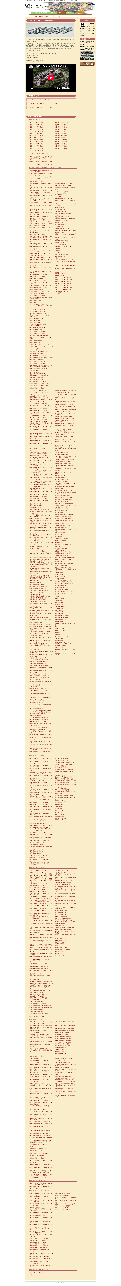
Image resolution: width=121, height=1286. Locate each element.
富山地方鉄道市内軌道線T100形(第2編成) (65, 218)
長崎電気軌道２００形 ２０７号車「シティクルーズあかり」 (41, 231)
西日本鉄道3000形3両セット (62, 758)
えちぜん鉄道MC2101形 (61, 548)
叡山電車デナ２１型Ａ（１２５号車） (40, 218)
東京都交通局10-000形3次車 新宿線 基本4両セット (65, 878)
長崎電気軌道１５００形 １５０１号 (39, 266)
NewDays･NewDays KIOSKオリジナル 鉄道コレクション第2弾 (41, 174)
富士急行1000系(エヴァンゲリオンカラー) (65, 552)
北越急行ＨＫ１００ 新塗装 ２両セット (65, 439)
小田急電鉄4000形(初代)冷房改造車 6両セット (41, 1124)
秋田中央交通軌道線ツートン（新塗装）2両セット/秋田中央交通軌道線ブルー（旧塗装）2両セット (65, 406)
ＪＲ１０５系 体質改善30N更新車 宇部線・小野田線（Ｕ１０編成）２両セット (41, 482)
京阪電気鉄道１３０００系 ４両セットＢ (41, 884)
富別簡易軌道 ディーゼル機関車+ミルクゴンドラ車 (41, 1250)
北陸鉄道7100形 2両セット (61, 454)
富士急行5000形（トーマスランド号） (64, 619)
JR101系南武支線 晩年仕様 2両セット (39, 674)
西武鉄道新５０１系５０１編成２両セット (41, 398)
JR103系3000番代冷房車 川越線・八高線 (65, 922)
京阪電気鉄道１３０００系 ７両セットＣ (41, 1153)
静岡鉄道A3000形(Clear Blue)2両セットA (40, 661)
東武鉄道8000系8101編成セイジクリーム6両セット (41, 1127)
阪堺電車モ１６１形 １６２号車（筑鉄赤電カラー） (41, 203)
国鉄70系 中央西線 (59, 942)
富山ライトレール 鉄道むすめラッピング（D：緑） (65, 201)
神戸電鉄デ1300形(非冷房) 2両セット (39, 714)
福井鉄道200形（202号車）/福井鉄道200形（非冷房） (65, 395)
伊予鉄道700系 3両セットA (61, 775)
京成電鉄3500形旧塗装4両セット (38, 1016)
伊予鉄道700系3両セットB (61, 760)
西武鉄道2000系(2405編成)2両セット (39, 588)
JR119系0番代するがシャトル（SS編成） (65, 580)
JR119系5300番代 (59, 512)
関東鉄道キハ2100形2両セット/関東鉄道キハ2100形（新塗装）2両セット (65, 410)
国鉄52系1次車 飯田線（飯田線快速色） (65, 927)
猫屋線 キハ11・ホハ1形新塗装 (62, 1206)
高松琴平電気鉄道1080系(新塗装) (63, 567)
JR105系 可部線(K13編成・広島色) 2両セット (41, 682)
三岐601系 (57, 632)
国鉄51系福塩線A (59, 578)
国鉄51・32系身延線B (60, 540)
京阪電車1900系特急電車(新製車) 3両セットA (65, 772)
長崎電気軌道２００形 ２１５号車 (39, 234)
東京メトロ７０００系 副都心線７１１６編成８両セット (41, 1161)
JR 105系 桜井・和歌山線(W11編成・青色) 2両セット (41, 738)
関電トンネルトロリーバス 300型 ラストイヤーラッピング (41, 315)
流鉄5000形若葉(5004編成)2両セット (39, 688)
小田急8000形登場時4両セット (38, 1001)
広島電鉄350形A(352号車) (61, 241)
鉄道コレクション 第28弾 (36, 128)
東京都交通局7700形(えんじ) (37, 309)
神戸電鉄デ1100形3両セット (37, 854)
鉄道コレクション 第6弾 (61, 139)
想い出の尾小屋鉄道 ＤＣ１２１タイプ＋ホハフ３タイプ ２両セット (41, 1194)
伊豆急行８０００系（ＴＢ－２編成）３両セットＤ (41, 762)
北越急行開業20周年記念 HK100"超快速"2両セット (41, 646)
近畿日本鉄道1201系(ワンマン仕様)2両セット (66, 398)
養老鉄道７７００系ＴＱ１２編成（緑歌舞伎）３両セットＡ (41, 793)
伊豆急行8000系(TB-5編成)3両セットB (64, 762)
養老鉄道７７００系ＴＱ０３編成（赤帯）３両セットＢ (41, 790)
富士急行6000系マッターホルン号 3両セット (41, 832)
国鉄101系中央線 (59, 951)
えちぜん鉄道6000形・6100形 (62, 642)
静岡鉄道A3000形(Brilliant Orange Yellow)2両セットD (41, 554)
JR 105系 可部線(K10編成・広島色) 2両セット (41, 735)
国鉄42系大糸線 (59, 610)
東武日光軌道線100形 (60, 244)
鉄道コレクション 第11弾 (61, 130)
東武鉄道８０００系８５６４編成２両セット (41, 440)
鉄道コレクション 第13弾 (61, 126)
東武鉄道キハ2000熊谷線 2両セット (39, 590)
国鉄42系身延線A (59, 542)
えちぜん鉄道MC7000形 (61, 511)
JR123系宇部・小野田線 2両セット (39, 579)
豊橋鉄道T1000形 (59, 222)
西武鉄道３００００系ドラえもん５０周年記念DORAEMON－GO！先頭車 (41, 237)
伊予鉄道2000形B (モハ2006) (62, 217)
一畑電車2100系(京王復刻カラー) (63, 555)
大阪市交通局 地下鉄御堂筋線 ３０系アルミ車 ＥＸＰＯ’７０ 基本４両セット (41, 901)
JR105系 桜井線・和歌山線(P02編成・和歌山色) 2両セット (41, 652)
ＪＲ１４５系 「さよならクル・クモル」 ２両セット (41, 393)
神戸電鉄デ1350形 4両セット (37, 974)
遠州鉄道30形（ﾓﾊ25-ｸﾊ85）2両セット (64, 445)
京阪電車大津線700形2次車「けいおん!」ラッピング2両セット (65, 421)
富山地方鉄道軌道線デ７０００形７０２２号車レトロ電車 (41, 244)
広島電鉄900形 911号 (35, 302)
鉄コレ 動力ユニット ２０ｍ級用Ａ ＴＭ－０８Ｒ (41, 100)
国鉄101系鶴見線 (59, 803)
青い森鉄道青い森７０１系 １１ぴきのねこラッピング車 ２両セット (41, 478)
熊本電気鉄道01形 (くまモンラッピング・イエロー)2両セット (41, 538)
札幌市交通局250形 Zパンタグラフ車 (39, 344)
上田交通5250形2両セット (36, 725)
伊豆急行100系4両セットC (36, 979)
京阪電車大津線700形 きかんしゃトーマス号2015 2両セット (41, 748)
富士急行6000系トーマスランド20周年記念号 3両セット (41, 834)
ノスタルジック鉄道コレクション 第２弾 (41, 156)
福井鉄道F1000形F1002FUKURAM (39, 335)
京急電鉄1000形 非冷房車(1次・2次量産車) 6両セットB (65, 1064)
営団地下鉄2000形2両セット (37, 715)
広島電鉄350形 (58, 252)
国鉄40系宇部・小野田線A (61, 538)
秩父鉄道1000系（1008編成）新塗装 (64, 795)
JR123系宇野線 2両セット (36, 703)
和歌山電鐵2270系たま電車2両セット (64, 499)
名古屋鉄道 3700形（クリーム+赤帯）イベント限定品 (65, 653)
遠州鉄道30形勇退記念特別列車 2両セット (41, 559)
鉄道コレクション (39, 16)
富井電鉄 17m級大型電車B (36, 377)
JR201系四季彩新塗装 (60, 940)
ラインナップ (31, 16)
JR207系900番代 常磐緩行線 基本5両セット (65, 1030)
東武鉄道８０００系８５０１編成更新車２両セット (41, 444)
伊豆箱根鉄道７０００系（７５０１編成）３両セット (41, 769)
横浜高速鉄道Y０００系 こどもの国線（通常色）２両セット (41, 437)
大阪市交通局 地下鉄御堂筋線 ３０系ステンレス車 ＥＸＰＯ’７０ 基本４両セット (41, 910)
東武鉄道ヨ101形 (59, 215)
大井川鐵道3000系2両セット (62, 501)
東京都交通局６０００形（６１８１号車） (41, 274)
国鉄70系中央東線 (59, 955)
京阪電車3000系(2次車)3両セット (38, 844)
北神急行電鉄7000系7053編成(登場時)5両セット (41, 1050)
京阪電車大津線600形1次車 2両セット (64, 418)
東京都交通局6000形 (60, 242)
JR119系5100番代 (59, 534)
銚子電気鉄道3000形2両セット (38, 708)
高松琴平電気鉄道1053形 (61, 550)
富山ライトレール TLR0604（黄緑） (64, 287)
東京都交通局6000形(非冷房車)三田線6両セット (66, 1085)
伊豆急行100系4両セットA (61, 872)
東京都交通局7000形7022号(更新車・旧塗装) (41, 357)
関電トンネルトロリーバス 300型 (38, 318)
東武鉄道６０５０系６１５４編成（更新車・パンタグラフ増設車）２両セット (40, 453)
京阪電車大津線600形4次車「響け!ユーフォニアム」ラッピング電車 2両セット (41, 658)
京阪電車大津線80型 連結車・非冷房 (39, 677)
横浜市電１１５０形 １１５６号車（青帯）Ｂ (41, 206)
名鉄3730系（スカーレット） (62, 630)
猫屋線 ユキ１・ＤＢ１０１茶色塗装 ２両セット (41, 1218)
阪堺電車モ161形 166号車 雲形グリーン (40, 383)
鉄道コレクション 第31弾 (36, 122)
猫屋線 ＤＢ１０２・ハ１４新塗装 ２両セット (41, 1222)
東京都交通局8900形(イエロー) (38, 327)
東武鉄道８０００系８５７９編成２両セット (41, 430)
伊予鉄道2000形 (59, 258)
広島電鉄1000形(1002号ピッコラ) (63, 228)
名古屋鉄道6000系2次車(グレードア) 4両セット (41, 941)
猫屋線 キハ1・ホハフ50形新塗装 (63, 1208)
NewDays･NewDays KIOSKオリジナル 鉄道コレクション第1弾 (41, 170)
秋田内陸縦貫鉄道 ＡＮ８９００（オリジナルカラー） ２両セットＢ (41, 400)
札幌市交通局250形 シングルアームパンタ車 (41, 346)
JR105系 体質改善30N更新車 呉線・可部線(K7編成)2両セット (41, 512)
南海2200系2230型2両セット (37, 594)
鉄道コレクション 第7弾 (61, 137)
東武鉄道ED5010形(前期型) (37, 359)
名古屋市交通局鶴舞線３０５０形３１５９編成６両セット (41, 1103)
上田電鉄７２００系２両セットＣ (38, 419)
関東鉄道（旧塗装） (60, 598)
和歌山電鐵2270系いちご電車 (62, 615)
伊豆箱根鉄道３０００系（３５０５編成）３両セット (41, 810)
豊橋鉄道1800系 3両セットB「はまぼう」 (65, 779)
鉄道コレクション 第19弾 (36, 145)
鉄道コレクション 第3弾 (61, 145)
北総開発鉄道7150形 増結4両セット (39, 966)
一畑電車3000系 (59, 600)
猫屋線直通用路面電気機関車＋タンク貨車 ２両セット (41, 1209)
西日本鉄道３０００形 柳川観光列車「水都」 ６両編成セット (40, 1068)
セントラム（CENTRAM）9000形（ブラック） (65, 269)
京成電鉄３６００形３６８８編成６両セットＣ (41, 1064)
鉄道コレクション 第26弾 (36, 131)
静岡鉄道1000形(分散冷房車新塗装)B (64, 514)
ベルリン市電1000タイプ (36, 350)
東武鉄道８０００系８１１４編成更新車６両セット (41, 1094)
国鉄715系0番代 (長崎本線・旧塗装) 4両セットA (41, 1014)
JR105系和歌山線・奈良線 (61, 589)
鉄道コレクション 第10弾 (61, 131)
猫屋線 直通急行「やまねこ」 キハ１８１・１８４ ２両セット (41, 1201)
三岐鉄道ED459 (59, 226)
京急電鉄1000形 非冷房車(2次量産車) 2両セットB (41, 604)
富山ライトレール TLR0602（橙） (63, 277)
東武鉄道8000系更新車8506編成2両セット (65, 429)
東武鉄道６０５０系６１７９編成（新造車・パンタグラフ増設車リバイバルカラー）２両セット (40, 457)
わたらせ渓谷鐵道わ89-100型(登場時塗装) (65, 557)
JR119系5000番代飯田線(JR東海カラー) (64, 584)
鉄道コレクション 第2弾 (61, 147)
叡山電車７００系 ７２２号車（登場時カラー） (41, 259)
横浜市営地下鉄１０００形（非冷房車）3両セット (41, 759)
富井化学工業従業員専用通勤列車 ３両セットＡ (41, 162)
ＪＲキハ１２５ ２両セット (37, 447)
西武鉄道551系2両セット (61, 488)
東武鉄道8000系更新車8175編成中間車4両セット (65, 897)
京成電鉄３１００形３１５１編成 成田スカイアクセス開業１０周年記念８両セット (41, 1175)
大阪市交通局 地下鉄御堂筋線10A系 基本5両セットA (65, 1026)
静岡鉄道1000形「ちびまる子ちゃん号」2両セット (41, 752)
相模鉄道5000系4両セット (36, 1000)
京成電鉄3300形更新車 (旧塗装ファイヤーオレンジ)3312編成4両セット (41, 931)
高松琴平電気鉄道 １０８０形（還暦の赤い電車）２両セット (41, 449)
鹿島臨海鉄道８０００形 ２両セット (40, 496)
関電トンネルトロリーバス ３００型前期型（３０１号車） (41, 213)
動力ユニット (33, 1274)
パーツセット (58, 1274)
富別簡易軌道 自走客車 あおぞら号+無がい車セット (41, 1266)
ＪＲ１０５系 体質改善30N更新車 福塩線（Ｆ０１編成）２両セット (40, 485)
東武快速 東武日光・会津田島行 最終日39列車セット (65, 1073)
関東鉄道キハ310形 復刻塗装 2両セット (40, 624)
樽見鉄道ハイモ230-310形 (61, 523)
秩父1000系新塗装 (59, 816)
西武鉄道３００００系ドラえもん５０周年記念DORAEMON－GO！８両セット (41, 1171)
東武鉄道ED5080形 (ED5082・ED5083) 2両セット (65, 449)
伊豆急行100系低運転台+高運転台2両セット (41, 577)
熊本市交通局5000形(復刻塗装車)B (39, 376)
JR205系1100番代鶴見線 (61, 788)
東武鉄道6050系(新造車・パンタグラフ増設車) (65, 530)
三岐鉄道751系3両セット (36, 865)
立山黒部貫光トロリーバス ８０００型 (40, 285)
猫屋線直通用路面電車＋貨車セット (39, 1242)
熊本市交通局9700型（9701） (62, 254)
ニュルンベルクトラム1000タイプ (38, 552)
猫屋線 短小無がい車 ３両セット (39, 1216)
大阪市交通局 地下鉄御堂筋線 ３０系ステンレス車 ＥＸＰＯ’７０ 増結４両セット (41, 905)
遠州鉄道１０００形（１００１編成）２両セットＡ (41, 501)
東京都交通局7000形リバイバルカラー (40, 355)
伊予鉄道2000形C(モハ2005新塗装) (63, 184)
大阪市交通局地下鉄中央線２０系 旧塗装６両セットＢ (41, 1089)
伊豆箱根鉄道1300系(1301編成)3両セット (65, 769)
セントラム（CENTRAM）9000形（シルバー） (65, 266)
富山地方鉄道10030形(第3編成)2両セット (65, 503)
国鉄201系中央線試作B (60, 1049)
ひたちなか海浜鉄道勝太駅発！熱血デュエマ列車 (65, 188)
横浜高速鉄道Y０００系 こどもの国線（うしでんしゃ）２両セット (41, 434)
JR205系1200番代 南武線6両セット (39, 1143)
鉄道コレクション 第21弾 (36, 141)
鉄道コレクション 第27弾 (36, 130)
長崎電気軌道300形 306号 (36, 289)
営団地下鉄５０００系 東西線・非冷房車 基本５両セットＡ (41, 1031)
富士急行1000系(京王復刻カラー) (63, 553)
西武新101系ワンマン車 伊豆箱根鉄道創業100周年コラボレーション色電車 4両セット (41, 945)
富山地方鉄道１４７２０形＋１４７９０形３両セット (41, 783)
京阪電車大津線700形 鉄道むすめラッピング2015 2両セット (41, 742)
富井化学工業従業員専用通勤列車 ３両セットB (41, 158)
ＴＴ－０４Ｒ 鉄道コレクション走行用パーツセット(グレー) (43, 103)
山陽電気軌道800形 (59, 250)
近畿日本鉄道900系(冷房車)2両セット (39, 676)
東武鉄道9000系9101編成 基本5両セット (40, 1036)
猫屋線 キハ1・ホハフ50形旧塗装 (63, 1209)
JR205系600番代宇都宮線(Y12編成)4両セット (65, 894)
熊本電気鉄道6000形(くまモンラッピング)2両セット (66, 426)
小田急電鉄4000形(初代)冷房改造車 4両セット (41, 957)
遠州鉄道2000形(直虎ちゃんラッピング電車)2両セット (40, 629)
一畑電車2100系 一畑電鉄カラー (63, 461)
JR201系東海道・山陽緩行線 (37, 1155)
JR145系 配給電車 (34, 548)
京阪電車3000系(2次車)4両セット (38, 992)
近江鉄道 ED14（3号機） (61, 209)
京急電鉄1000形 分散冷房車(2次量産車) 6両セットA (66, 1096)
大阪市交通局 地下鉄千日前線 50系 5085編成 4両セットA (41, 928)
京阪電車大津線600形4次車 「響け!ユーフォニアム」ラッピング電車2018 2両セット (41, 524)
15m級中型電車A (59, 195)
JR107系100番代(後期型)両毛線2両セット (65, 486)
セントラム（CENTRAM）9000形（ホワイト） (65, 262)
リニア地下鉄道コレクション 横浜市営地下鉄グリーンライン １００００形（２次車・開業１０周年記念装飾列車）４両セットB (41, 875)
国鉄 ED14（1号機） (60, 207)
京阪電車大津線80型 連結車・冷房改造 (40, 596)
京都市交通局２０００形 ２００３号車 (40, 253)
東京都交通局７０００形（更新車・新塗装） (40, 240)
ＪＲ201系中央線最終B (60, 1053)
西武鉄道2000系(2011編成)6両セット (39, 1148)
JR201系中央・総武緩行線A (62, 1032)
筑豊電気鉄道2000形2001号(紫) (38, 295)
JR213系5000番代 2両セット (37, 584)
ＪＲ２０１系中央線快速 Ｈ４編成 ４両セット (41, 921)
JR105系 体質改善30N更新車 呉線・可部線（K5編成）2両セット (41, 565)
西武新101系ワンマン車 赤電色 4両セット (40, 947)
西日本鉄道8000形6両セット (62, 1067)
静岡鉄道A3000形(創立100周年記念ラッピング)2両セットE (41, 521)
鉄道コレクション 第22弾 (36, 139)
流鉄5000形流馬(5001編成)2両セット (39, 601)
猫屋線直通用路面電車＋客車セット (39, 1244)
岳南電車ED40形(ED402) (61, 211)
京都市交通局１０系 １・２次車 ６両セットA (41, 1077)
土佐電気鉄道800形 (59, 248)
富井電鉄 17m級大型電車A (37, 379)
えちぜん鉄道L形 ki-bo (35, 372)
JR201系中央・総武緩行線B (62, 1034)
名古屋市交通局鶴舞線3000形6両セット (40, 1121)
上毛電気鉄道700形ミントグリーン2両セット (41, 637)
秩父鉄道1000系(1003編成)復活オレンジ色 (65, 781)
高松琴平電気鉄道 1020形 (61, 646)
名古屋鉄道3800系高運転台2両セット (64, 416)
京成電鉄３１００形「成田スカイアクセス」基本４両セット (40, 917)
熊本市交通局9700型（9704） (62, 256)
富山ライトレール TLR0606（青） (63, 283)
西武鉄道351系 (58, 812)
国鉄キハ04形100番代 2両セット (38, 592)
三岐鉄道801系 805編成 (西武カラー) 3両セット (41, 820)
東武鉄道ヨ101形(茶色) (60, 193)
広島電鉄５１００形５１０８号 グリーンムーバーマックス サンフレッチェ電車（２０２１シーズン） (41, 192)
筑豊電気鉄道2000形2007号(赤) (38, 331)
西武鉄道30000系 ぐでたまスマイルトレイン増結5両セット (41, 1045)
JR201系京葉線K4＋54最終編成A (63, 1040)
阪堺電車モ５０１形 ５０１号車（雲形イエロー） (41, 184)
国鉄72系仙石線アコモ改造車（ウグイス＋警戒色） (65, 932)
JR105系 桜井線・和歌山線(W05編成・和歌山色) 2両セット (41, 685)
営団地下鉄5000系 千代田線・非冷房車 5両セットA (41, 1042)
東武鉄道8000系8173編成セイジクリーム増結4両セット (41, 950)
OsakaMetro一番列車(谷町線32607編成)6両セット (41, 1138)
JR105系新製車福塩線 (60, 585)
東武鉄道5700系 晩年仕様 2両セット (64, 490)
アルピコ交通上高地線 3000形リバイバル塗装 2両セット (41, 607)
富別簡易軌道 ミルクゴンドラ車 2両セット (41, 1246)
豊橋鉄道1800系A (59, 793)
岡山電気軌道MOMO (60, 274)
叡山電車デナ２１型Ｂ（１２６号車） (40, 216)
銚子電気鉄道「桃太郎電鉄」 (62, 291)
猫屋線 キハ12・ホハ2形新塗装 (62, 1193)
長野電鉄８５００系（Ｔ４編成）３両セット (41, 807)
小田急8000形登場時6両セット (62, 1062)
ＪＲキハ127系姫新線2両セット (38, 390)
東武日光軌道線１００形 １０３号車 (39, 225)
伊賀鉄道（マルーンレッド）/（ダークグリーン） (65, 594)
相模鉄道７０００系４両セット (38, 891)
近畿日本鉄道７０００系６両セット (39, 1083)
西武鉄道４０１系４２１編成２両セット (40, 396)
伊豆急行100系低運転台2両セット (63, 481)
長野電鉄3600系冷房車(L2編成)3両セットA (41, 825)
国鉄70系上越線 (59, 953)
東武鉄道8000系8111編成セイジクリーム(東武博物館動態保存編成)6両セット (65, 1082)
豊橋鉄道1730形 (59, 640)
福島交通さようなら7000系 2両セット (39, 509)
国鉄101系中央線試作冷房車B (62, 1046)
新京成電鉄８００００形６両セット (39, 1109)
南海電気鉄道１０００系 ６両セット (40, 1100)
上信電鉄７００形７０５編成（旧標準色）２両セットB (41, 413)
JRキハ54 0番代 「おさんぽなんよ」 (39, 381)
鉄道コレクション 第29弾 (36, 126)
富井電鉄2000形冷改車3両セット (38, 850)
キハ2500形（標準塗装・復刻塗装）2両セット (41, 705)
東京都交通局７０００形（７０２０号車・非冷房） (41, 272)
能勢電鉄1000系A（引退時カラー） (64, 949)
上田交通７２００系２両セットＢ (38, 421)
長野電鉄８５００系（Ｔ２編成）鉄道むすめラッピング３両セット (41, 813)
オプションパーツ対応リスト (37, 1272)
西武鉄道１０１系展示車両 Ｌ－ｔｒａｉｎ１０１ (41, 228)
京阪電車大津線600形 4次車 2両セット (64, 459)
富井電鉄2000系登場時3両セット (38, 852)
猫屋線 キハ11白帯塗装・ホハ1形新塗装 (65, 1204)
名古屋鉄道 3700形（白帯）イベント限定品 (65, 650)
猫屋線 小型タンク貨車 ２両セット (40, 1207)
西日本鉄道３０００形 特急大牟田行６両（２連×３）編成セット (40, 1098)
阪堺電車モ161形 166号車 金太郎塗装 (39, 291)
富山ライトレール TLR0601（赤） (63, 285)
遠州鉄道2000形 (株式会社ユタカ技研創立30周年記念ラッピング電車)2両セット (41, 632)
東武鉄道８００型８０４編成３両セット (40, 804)
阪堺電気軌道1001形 (60, 232)
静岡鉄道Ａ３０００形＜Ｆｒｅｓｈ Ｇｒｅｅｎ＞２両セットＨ (41, 464)
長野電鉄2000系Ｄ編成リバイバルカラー (65, 801)
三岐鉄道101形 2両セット (61, 475)
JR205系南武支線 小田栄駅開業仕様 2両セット (41, 620)
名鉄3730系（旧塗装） (60, 628)
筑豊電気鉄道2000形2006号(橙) (38, 361)
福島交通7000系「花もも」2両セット (64, 463)
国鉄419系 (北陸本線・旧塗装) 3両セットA (41, 855)
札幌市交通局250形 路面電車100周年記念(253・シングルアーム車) (40, 324)
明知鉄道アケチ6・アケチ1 (61, 509)
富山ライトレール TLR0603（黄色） (64, 279)
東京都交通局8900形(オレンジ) (38, 329)
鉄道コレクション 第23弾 (36, 137)
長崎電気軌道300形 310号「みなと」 (39, 287)
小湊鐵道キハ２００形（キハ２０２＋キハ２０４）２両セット (41, 427)
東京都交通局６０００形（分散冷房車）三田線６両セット (41, 1080)
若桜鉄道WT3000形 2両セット (62, 392)
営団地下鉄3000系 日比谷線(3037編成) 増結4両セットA (41, 934)
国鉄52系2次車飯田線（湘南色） (63, 918)
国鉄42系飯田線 (59, 608)
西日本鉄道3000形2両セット (37, 699)
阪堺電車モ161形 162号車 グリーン (39, 353)
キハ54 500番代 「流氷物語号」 (38, 635)
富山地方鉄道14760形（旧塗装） (63, 790)
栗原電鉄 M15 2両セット (36, 649)
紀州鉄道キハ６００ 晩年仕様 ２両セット (41, 405)
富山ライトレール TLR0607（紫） (63, 289)
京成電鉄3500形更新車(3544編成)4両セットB (41, 983)
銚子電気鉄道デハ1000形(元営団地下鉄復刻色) (65, 569)
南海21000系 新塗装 (60, 925)
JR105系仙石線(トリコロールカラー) (64, 591)
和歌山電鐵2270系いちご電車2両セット (65, 497)
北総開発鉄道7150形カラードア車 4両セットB (41, 960)
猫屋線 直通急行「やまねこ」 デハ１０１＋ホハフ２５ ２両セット (41, 1204)
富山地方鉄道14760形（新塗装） (63, 559)
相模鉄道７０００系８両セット (38, 1177)
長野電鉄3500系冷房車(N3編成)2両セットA (41, 557)
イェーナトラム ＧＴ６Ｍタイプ (38, 280)
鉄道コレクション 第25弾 (36, 133)
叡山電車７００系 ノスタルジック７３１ (40, 257)
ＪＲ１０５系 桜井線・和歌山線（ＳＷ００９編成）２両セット (41, 471)
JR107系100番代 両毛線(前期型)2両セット (40, 710)
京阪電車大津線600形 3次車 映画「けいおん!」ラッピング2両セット (65, 456)
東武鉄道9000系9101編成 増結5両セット (40, 1034)
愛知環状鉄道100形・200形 (61, 636)
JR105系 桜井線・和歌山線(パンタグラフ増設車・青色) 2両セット (66, 433)
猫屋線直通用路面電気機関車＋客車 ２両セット (41, 1213)
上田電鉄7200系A (59, 572)
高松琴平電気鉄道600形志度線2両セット (40, 644)
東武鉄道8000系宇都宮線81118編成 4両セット (41, 976)
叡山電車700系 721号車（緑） (38, 276)
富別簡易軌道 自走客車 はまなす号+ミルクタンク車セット (41, 1262)
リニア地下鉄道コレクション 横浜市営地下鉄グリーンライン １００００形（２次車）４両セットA (41, 880)
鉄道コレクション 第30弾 (36, 124)
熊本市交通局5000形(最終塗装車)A (63, 185)
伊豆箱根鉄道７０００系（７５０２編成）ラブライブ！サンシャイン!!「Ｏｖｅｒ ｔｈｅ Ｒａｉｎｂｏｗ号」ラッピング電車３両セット (41, 798)
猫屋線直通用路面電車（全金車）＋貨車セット (41, 1228)
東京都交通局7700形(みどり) (37, 311)
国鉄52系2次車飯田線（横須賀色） (63, 920)
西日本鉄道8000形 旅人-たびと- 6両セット (40, 1133)
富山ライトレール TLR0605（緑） (63, 281)
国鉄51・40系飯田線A (60, 576)
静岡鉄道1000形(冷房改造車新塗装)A (64, 563)
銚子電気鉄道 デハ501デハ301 (63, 644)
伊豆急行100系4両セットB (61, 870)
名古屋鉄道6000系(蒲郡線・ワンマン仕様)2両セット (41, 731)
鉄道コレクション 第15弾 (61, 122)
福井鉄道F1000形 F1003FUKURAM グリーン (41, 313)
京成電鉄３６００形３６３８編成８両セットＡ (41, 1168)
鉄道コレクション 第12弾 (61, 128)
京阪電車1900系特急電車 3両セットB (39, 863)
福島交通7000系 (59, 612)
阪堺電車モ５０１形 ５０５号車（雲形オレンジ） (41, 188)
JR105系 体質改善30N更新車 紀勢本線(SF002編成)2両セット (41, 515)
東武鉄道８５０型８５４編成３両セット (40, 802)
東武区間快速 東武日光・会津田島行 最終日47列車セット (65, 1070)
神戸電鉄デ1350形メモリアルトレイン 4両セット (41, 971)
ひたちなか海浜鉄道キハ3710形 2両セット (65, 390)
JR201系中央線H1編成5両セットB (63, 1038)
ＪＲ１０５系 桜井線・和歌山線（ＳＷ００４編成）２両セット (41, 475)
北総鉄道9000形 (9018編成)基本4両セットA (41, 1007)
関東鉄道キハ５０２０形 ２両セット (40, 498)
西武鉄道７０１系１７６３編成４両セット (41, 887)
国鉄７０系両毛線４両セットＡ (38, 872)
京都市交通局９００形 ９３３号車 (39, 255)
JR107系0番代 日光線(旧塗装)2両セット (65, 495)
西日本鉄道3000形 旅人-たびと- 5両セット (40, 1048)
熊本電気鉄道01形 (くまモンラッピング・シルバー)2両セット (41, 534)
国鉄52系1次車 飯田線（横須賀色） (64, 929)
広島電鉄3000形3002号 (36, 342)
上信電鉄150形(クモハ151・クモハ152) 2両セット (65, 472)
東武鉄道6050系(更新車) (61, 533)
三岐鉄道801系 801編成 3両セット (38, 823)
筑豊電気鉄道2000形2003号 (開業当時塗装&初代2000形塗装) (41, 297)
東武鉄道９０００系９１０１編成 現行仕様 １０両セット (41, 1187)
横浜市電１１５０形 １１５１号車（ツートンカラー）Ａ (41, 210)
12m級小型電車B (59, 196)
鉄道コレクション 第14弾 (61, 124)
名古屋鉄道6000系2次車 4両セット (63, 881)
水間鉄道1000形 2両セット (61, 452)
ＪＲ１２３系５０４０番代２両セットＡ (40, 403)
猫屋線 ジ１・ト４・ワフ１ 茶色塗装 (40, 1238)
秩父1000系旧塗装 (59, 814)
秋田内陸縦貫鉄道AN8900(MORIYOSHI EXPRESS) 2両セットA (40, 641)
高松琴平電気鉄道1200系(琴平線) (63, 518)
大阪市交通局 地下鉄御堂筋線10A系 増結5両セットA (65, 1022)
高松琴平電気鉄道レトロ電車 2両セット (40, 727)
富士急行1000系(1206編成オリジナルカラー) (65, 521)
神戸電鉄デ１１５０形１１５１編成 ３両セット (41, 776)
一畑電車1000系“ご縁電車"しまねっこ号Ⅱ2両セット (41, 694)
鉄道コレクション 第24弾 (36, 135)
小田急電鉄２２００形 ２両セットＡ (40, 410)
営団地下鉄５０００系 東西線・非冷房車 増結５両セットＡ (41, 1028)
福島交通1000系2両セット (36, 622)
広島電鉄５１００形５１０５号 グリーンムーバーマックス (41, 196)
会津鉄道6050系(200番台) (61, 527)
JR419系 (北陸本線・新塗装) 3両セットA (40, 842)
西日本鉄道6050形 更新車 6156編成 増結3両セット (41, 817)
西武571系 (57, 634)
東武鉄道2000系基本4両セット (38, 1011)
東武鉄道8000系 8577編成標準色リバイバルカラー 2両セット (41, 671)
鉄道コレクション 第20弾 (36, 143)
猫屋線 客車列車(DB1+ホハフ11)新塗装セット (65, 1201)
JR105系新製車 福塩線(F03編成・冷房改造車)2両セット (41, 614)
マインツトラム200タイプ (36, 550)
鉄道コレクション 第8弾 (61, 135)
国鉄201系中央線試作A (60, 1047)
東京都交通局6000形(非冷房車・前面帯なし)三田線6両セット (65, 1059)
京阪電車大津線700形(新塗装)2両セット (40, 600)
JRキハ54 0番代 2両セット (36, 679)
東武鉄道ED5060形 (59, 224)
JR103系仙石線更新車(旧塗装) (62, 910)
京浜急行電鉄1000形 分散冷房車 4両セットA (65, 904)
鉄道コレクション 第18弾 (36, 147)
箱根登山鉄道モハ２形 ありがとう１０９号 (41, 223)
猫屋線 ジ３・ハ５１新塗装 (37, 1240)
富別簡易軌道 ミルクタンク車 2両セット (40, 1247)
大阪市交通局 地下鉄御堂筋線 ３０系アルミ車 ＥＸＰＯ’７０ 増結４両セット (41, 897)
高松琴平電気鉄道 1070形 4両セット (39, 1003)
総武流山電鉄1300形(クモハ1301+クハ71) (65, 505)
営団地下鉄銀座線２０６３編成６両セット (41, 1074)
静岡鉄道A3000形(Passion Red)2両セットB (40, 617)
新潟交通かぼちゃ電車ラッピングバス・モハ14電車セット (41, 369)
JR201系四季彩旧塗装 (60, 938)
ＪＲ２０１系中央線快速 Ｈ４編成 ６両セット (41, 1112)
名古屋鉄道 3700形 (59, 647)
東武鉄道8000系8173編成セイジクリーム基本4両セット (41, 953)
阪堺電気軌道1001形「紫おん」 (63, 220)
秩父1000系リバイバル (60, 810)
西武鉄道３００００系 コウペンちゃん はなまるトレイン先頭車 (41, 250)
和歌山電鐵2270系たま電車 (61, 617)
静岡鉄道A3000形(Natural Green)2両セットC (41, 580)
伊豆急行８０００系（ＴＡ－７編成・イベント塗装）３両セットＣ (41, 766)
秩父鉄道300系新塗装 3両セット (63, 766)
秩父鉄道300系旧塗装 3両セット (63, 768)
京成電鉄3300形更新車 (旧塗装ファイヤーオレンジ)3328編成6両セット (41, 1118)
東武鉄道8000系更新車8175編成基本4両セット (65, 901)
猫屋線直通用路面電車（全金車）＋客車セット (41, 1225)
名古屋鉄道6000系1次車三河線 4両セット (40, 990)
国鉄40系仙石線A (59, 574)
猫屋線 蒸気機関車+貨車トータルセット (40, 1256)
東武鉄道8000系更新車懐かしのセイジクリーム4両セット (65, 907)
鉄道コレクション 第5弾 (61, 141)
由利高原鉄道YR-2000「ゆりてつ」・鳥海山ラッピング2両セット (65, 469)
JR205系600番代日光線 (60, 914)
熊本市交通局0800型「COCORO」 (63, 213)
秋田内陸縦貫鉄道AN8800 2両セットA (64, 447)
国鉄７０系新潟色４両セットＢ (38, 870)
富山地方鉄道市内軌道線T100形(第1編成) (65, 230)
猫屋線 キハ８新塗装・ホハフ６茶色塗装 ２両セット (41, 1235)
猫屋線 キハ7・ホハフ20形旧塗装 (63, 1195)
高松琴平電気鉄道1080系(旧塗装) (63, 565)
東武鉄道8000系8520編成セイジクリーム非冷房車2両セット (41, 528)
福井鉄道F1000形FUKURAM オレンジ (40, 374)
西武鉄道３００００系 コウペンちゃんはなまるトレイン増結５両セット (41, 1022)
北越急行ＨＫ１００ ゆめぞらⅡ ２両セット (65, 442)
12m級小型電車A (59, 293)
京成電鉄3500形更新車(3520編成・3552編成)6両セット (40, 1145)
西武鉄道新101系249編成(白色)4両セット (40, 998)
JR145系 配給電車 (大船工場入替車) (39, 546)
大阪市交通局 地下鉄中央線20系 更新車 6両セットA (65, 1092)
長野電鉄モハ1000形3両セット (38, 857)
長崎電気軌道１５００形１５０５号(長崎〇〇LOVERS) (41, 263)
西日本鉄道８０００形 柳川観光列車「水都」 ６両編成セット (40, 1071)
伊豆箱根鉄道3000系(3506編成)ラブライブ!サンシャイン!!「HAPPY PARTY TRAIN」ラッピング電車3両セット (41, 829)
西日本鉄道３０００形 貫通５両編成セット (41, 1025)
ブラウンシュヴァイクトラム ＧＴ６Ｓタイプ (41, 283)
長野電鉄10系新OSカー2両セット (63, 479)
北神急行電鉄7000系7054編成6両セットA (40, 1141)
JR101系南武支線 (59, 604)
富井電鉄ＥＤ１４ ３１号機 (37, 220)
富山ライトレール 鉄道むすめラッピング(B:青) (65, 238)
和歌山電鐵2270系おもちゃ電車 (63, 544)
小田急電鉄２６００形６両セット (38, 1058)
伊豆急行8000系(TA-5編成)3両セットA (64, 764)
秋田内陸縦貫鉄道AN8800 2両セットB (39, 721)
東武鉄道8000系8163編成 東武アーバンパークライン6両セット (65, 1089)
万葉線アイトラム (59, 272)
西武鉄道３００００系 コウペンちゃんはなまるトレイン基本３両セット (41, 772)
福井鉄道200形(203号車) (36, 504)
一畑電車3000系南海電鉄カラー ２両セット (65, 437)
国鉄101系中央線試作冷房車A (62, 1044)
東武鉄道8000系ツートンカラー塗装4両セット (65, 890)
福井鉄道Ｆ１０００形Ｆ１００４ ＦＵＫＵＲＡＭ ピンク (41, 268)
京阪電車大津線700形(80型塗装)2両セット (40, 665)
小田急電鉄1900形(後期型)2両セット (39, 663)
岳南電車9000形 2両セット (37, 507)
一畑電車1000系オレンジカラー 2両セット (41, 575)
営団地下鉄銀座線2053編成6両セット (64, 1076)
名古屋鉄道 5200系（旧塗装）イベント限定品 (65, 624)
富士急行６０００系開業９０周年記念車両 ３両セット (41, 786)
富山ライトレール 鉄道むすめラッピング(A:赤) (65, 234)
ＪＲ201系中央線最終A (60, 1051)
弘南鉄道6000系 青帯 (60, 606)
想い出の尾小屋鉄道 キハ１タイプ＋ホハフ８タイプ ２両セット (41, 1197)
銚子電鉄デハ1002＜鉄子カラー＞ (63, 246)
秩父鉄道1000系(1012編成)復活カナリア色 (65, 782)
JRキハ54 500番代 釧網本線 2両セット (39, 586)
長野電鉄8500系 (59, 806)
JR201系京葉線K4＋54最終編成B (63, 1042)
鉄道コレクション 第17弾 (36, 149)
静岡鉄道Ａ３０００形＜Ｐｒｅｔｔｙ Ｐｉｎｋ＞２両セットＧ (41, 468)
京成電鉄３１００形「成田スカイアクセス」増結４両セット (40, 914)
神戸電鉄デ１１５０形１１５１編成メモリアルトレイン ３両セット (41, 779)
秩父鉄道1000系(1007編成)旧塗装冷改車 (65, 792)
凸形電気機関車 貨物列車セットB (63, 198)
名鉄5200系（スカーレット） (62, 627)
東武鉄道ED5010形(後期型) (61, 191)
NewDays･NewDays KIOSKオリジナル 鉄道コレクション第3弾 (41, 177)
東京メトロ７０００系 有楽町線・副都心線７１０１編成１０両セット (41, 1183)
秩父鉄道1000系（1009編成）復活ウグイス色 (65, 798)
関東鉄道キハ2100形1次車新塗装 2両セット (41, 563)
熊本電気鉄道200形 (59, 546)
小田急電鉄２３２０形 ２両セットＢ (40, 408)
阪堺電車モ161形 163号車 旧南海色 (39, 385)
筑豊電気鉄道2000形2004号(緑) (38, 333)
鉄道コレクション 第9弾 (61, 133)
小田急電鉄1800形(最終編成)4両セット (64, 882)
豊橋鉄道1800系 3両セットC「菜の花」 (65, 777)
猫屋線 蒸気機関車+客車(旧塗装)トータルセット (41, 1259)
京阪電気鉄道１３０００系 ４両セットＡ (41, 885)
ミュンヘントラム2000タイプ (37, 348)
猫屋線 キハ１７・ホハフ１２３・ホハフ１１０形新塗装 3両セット (41, 1232)
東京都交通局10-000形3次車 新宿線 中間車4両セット (65, 874)
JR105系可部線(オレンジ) (61, 587)
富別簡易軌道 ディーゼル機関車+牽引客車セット (41, 1253)
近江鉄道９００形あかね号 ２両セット (40, 495)
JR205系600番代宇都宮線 (61, 916)
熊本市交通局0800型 (60, 276)
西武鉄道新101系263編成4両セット (39, 996)
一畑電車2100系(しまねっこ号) (62, 525)
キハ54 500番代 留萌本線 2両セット (39, 717)
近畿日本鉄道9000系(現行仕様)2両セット (40, 723)
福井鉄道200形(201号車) (36, 506)
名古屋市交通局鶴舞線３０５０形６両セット (41, 1106)
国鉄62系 (57, 946)
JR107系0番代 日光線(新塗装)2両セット (40, 712)
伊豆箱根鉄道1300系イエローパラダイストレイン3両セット (41, 860)
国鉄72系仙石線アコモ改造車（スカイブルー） (65, 935)
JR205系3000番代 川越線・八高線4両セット (41, 981)
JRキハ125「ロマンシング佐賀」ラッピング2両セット (65, 413)
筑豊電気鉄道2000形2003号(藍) (38, 363)
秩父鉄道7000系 (59, 808)
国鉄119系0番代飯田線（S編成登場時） (65, 582)
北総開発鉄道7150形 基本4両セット (39, 968)
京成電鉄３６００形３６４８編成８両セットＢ (41, 1164)
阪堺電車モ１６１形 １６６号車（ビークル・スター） (40, 199)
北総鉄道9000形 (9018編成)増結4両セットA (41, 1005)
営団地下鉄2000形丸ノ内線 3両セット (39, 841)
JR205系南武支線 (59, 602)
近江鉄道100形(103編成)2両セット (38, 729)
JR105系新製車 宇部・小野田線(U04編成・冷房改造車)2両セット (41, 611)
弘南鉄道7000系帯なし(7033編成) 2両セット (41, 697)
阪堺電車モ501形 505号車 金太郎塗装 (39, 293)
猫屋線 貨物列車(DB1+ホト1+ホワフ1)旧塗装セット (65, 1198)
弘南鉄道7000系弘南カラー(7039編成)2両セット (66, 466)
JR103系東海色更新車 (60, 912)
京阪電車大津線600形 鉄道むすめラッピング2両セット (65, 483)
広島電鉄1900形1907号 (36, 320)
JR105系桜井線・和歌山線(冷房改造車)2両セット (65, 493)
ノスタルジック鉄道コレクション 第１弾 (41, 165)
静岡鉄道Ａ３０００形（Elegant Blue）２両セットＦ (41, 492)
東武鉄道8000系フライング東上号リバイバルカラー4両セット (65, 887)
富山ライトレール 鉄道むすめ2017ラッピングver (41, 337)
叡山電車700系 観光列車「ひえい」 (39, 278)
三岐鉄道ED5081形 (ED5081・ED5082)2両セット (41, 745)
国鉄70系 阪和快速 (59, 944)
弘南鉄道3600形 (59, 638)
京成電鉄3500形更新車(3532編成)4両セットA (41, 985)
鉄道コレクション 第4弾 (61, 143)
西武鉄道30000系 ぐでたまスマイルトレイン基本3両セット (41, 838)
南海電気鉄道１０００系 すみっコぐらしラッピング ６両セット (41, 1061)
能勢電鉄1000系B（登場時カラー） (64, 947)
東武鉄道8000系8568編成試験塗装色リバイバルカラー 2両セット (41, 572)
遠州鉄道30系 (58, 561)
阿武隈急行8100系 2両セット (37, 582)
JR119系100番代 (59, 536)
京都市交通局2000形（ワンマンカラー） (65, 260)
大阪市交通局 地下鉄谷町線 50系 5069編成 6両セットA (41, 1115)
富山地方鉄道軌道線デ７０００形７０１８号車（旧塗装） (41, 247)
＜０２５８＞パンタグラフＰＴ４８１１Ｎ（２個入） (41, 107)
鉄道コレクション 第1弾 (61, 149)
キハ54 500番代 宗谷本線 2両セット (39, 719)
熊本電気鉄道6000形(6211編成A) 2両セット (66, 423)
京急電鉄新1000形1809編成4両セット (39, 994)
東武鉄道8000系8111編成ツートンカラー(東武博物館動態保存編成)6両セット (65, 1079)
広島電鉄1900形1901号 (36, 322)
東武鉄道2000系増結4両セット (38, 1009)
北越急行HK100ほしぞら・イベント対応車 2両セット (41, 543)
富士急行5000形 (59, 621)
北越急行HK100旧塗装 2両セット (38, 541)
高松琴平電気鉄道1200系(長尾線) (63, 516)
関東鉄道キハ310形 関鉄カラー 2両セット (40, 626)
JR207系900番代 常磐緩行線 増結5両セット (65, 1028)
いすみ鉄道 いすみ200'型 (61, 507)
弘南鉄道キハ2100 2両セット (62, 477)
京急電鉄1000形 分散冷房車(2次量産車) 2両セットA (66, 402)
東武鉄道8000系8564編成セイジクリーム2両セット (41, 531)
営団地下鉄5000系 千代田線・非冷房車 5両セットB (41, 1038)
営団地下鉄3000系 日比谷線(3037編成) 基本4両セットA (41, 938)
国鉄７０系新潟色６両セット (37, 1092)
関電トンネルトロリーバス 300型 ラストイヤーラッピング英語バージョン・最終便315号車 (41, 306)
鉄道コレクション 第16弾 (36, 150)
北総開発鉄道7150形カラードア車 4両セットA (41, 964)
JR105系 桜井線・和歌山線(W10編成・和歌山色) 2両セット (41, 655)
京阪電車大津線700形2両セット (38, 598)
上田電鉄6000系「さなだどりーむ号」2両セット (41, 691)
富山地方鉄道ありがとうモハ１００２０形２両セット (41, 488)
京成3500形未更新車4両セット (62, 884)
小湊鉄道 (57, 596)
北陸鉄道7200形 (59, 614)
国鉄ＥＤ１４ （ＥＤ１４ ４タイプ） (40, 222)
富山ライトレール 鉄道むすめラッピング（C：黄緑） (65, 204)
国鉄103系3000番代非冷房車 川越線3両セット (41, 847)
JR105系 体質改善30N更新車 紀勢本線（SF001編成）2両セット (40, 569)
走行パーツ (57, 1272)
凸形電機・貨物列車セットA (62, 818)
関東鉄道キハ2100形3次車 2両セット (39, 561)
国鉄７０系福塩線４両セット (37, 889)
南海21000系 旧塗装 (60, 923)
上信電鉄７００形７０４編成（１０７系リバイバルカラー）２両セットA (41, 416)
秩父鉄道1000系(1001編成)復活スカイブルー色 (65, 785)
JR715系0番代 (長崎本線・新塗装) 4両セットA (41, 987)
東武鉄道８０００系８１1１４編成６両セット (41, 1085)
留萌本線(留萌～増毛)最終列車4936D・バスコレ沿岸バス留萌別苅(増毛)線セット (41, 366)
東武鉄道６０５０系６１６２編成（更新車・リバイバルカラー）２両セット (40, 461)
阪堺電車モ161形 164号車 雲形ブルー (39, 352)
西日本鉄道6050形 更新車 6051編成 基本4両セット (41, 924)
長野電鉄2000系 (59, 804)
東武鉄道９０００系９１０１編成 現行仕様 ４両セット (41, 894)
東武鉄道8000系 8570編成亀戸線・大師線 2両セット (41, 667)
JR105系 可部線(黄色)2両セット (63, 431)
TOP (26, 16)
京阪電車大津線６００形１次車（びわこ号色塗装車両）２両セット (41, 423)
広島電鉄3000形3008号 (36, 340)
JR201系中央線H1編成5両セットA (63, 1036)
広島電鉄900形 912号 (35, 300)
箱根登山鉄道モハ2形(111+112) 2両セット (40, 518)
